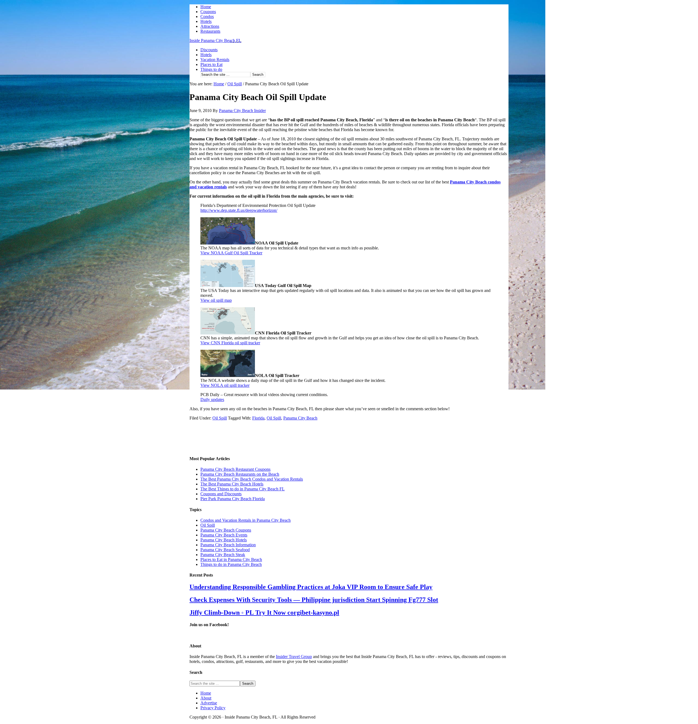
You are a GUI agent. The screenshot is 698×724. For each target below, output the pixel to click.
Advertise (208, 703)
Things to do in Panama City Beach (231, 564)
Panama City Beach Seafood (225, 549)
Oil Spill (219, 418)
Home (205, 693)
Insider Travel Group (294, 656)
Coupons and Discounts (221, 493)
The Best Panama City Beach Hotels (231, 484)
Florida (258, 418)
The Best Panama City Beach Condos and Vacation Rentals (251, 479)
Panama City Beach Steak (222, 554)
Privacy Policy (212, 707)
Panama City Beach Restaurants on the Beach (239, 474)
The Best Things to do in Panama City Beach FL (242, 489)
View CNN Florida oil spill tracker (230, 342)
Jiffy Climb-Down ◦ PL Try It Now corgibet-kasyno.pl (264, 612)
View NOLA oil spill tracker (224, 385)
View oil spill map (216, 300)
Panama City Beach (300, 418)
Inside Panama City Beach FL (215, 40)
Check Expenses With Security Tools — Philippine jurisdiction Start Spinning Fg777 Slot (313, 599)
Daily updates (212, 399)
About (205, 698)
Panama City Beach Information (228, 544)
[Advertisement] (216, 437)
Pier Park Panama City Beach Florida (232, 498)
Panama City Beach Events (223, 535)
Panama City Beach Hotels (223, 540)
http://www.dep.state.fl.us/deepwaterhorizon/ (238, 210)
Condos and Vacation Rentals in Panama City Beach (245, 520)
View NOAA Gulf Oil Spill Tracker (231, 253)
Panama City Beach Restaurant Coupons (235, 469)
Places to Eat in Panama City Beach (231, 559)
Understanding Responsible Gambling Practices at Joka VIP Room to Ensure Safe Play (310, 586)
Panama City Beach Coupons (225, 530)
